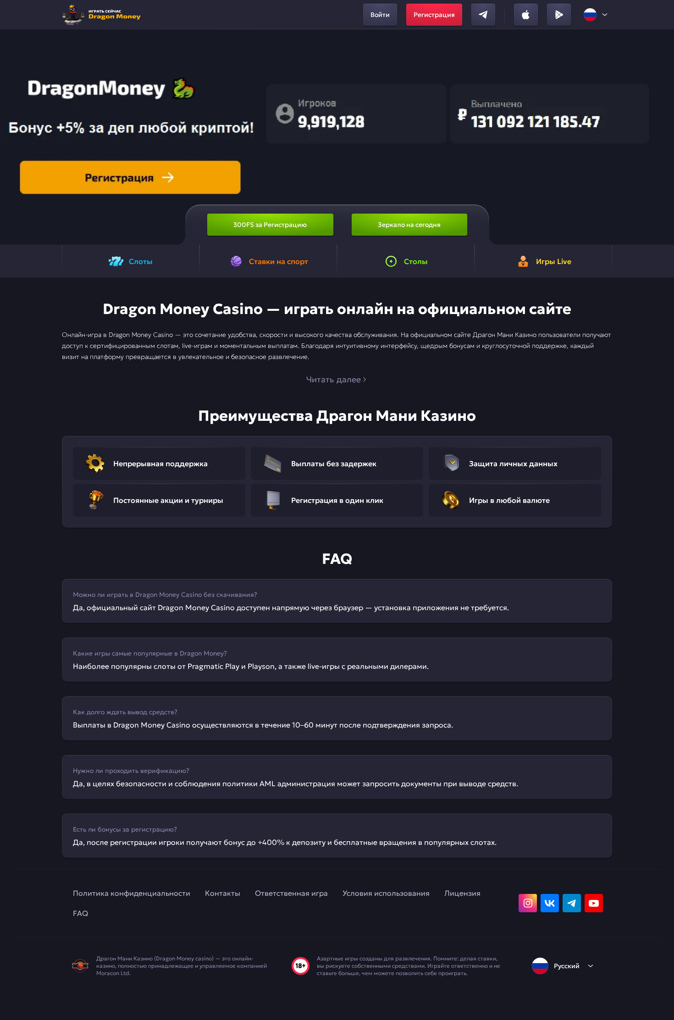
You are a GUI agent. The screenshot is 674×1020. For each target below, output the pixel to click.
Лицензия (462, 893)
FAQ (80, 913)
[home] (104, 14)
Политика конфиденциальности (131, 893)
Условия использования (386, 893)
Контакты (222, 893)
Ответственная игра (291, 893)
